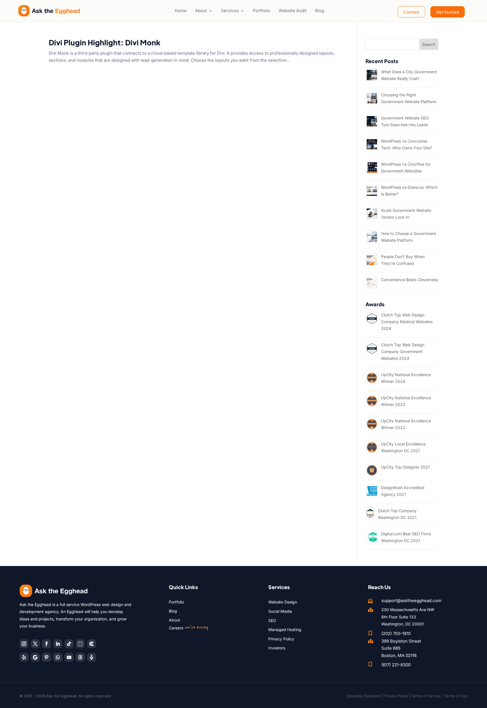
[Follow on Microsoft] (91, 643)
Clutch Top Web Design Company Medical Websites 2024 (407, 321)
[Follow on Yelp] (23, 657)
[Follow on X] (35, 643)
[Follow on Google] (35, 657)
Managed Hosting (284, 629)
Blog (319, 10)
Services (230, 10)
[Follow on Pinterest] (46, 657)
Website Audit (293, 10)
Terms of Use (456, 696)
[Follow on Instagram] (23, 643)
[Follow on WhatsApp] (57, 657)
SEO (272, 620)
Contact (411, 11)
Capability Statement (363, 696)
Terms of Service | (427, 696)
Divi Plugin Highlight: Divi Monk (104, 42)
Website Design (282, 602)
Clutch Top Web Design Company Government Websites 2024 (402, 351)
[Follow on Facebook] (46, 643)
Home (181, 10)
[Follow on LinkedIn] (57, 643)
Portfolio (261, 10)
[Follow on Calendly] (80, 643)
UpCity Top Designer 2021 (405, 467)
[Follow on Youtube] (69, 657)
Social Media (280, 611)
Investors (276, 647)
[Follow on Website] (91, 657)
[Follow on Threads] (80, 657)
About (201, 10)
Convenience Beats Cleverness (409, 279)
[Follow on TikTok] (69, 643)
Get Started (447, 11)
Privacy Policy (281, 638)
